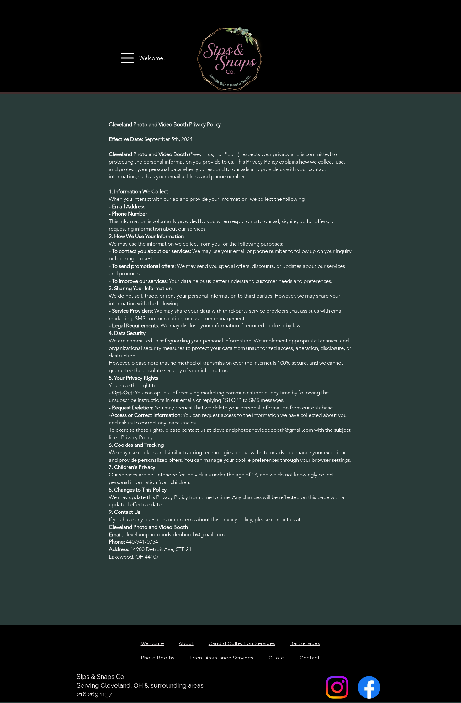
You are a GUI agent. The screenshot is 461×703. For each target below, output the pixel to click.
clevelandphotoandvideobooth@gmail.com (174, 534)
